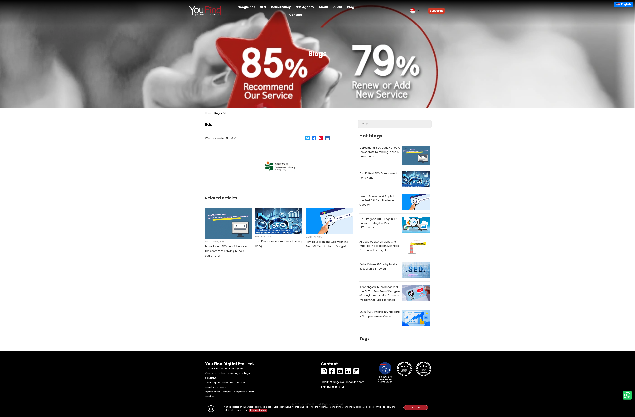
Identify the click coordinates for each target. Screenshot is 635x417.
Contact (295, 15)
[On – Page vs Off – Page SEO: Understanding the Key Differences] (416, 224)
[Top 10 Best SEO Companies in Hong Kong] (278, 220)
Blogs (217, 113)
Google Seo (246, 7)
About (323, 7)
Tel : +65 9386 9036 (333, 387)
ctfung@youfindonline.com (347, 382)
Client (337, 7)
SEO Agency (305, 7)
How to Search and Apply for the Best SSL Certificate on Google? (378, 200)
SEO (263, 7)
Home (208, 113)
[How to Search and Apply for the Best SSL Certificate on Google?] (329, 220)
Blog (350, 7)
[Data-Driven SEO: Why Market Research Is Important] (416, 270)
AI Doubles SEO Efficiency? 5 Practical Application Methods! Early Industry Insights (379, 246)
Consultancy (281, 7)
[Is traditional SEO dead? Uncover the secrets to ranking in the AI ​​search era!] (228, 223)
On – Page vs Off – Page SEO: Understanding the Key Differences (378, 223)
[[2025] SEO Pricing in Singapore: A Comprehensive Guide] (416, 317)
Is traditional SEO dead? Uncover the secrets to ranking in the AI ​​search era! (226, 251)
